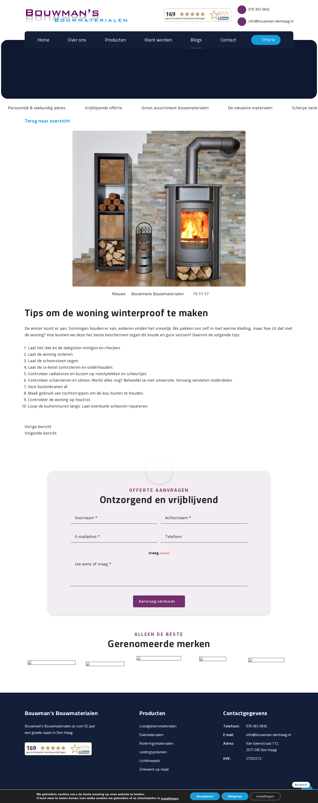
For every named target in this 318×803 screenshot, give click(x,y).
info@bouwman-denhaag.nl (270, 21)
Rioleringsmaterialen (156, 743)
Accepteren (204, 796)
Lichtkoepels (149, 760)
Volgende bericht (41, 433)
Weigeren (235, 796)
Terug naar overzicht (47, 121)
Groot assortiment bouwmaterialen (175, 107)
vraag (159, 553)
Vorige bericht (38, 426)
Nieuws (119, 293)
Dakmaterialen (151, 734)
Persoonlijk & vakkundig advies (37, 107)
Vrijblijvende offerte (103, 107)
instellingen (169, 798)
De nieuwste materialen (250, 107)
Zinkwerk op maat (154, 769)
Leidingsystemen (153, 752)
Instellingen (265, 796)
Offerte (268, 39)
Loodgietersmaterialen (158, 726)
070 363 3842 (259, 9)
